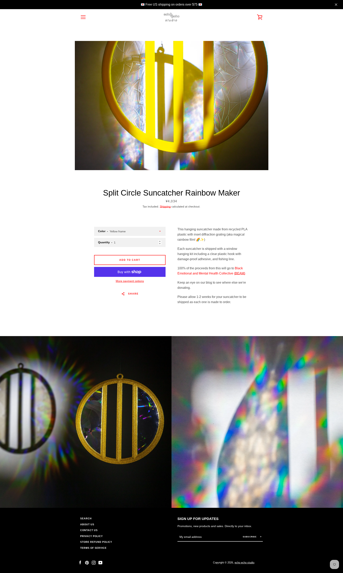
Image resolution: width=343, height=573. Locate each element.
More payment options (130, 281)
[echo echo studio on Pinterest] (87, 562)
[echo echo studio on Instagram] (94, 562)
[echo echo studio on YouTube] (100, 562)
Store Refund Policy (96, 542)
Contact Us (89, 530)
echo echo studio (244, 562)
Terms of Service (93, 548)
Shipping (165, 206)
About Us (87, 524)
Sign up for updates (198, 519)
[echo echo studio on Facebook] (80, 562)
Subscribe (250, 537)
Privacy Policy (91, 536)
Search (86, 518)
